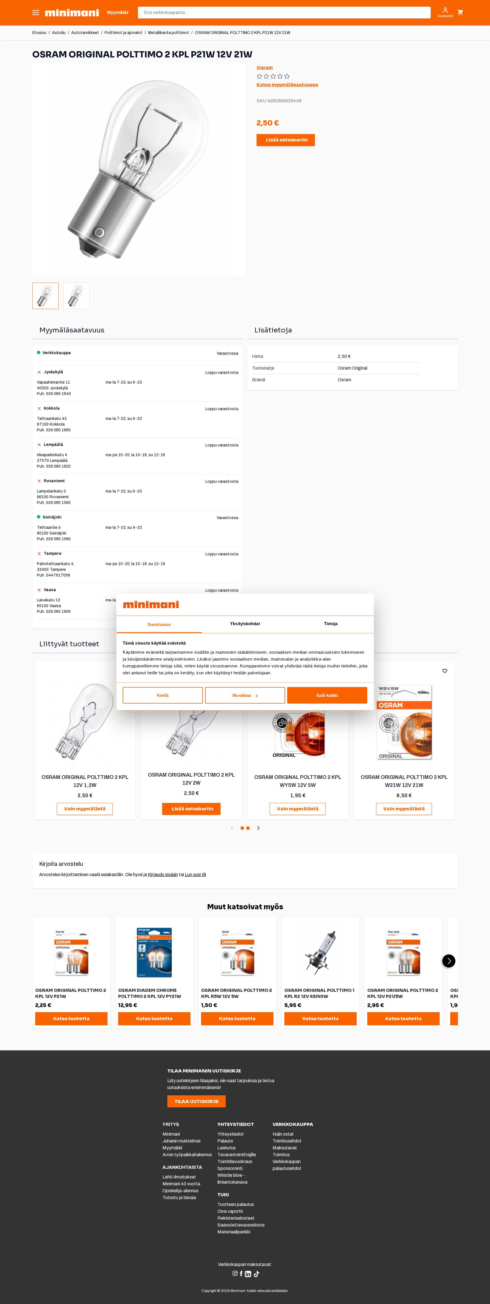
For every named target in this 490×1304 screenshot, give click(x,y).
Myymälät (172, 1147)
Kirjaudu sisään (163, 874)
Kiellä (162, 695)
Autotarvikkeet (85, 33)
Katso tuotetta (71, 1019)
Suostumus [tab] (159, 624)
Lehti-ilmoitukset (179, 1177)
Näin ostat (283, 1134)
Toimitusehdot (287, 1140)
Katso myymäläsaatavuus (287, 85)
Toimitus (281, 1154)
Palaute (225, 1140)
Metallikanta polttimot (168, 33)
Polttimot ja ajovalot (123, 33)
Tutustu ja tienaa (179, 1197)
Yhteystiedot (230, 1134)
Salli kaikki (327, 695)
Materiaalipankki (233, 1231)
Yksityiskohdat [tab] (245, 623)
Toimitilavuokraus (234, 1161)
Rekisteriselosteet (236, 1218)
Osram (265, 68)
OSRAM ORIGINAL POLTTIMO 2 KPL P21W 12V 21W (242, 33)
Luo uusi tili (195, 874)
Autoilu (59, 33)
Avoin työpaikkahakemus (187, 1154)
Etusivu (39, 33)
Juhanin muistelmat (181, 1140)
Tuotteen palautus (236, 1204)
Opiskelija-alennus (180, 1190)
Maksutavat (285, 1147)
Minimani (171, 1134)
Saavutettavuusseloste (241, 1225)
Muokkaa (242, 695)
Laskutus (226, 1147)
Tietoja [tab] (331, 623)
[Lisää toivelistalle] (445, 671)
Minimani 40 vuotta (181, 1183)
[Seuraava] (258, 828)
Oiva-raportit (230, 1211)
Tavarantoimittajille (236, 1154)
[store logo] (72, 13)
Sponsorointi (230, 1168)
